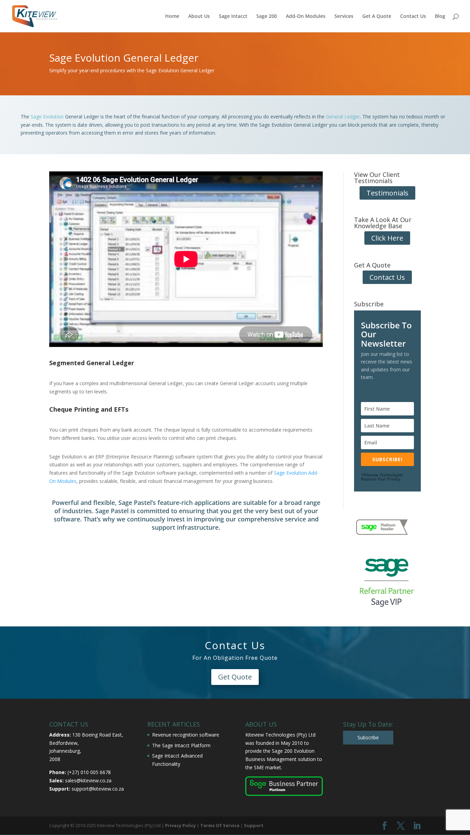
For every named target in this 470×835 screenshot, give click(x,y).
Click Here (387, 238)
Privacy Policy (180, 825)
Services (343, 16)
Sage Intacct (233, 16)
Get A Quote (376, 16)
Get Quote (235, 676)
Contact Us (413, 16)
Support (254, 825)
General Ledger (343, 116)
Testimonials (387, 193)
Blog (440, 16)
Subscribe (368, 737)
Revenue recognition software (185, 734)
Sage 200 (266, 16)
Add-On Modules (305, 16)
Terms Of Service (219, 825)
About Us (199, 16)
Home (172, 16)
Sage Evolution (47, 116)
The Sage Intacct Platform (181, 745)
